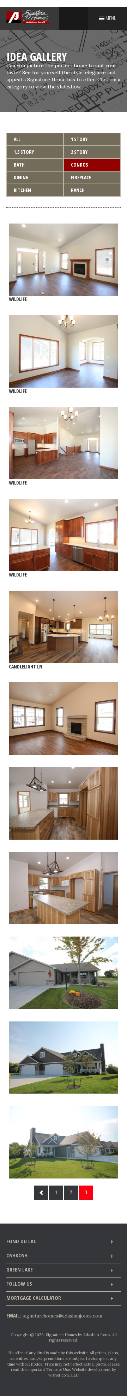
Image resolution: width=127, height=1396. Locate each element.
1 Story (79, 139)
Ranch (78, 190)
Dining (21, 177)
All (17, 139)
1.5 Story (24, 152)
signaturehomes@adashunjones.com (62, 1316)
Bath (19, 164)
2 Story (79, 152)
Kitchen (22, 190)
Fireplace (81, 177)
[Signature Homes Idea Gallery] (63, 718)
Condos (79, 164)
